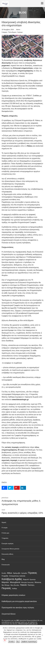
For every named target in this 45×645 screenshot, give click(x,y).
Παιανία (23, 585)
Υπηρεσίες (5, 538)
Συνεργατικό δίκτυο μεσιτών (10, 549)
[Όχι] (42, 635)
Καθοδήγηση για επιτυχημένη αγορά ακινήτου (19, 601)
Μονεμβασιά (15, 582)
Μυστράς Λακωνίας (27, 582)
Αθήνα (9, 573)
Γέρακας (32, 572)
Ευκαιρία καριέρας (7, 543)
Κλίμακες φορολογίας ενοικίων (13, 595)
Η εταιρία (4, 527)
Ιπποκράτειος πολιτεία (17, 576)
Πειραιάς (6, 588)
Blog (3, 559)
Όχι (18, 641)
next (22, 511)
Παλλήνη (31, 585)
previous (21, 501)
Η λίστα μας (5, 533)
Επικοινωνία (6, 564)
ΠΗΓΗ (4, 482)
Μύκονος (38, 582)
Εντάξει (11, 641)
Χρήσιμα (20, 32)
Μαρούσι (5, 582)
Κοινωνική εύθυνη (7, 554)
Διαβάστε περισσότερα (29, 641)
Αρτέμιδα (24, 573)
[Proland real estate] (4, 3)
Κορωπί (26, 579)
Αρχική (4, 522)
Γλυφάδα (5, 576)
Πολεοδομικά (12, 32)
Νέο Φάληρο (6, 585)
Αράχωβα (16, 573)
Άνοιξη (4, 573)
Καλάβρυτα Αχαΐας (12, 579)
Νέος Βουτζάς (14, 585)
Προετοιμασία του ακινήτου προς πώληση (18, 608)
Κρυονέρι (32, 579)
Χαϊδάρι (14, 588)
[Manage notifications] (5, 640)
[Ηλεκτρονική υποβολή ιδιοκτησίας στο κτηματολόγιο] (22, 46)
